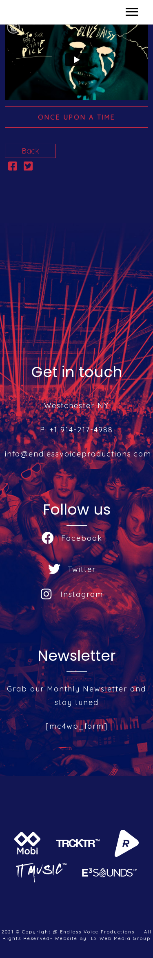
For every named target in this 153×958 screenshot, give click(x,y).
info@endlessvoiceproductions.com (78, 454)
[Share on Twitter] (28, 167)
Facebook (81, 538)
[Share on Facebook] (12, 167)
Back (30, 151)
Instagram (81, 594)
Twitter (82, 569)
